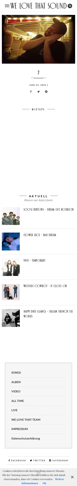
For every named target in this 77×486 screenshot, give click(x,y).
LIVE (14, 410)
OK (44, 483)
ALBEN (16, 382)
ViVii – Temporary (34, 260)
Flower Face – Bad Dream (40, 235)
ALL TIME (17, 400)
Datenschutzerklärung (25, 438)
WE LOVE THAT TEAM (25, 419)
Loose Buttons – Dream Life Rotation (49, 209)
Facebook (18, 460)
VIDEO (15, 391)
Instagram (59, 460)
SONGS (16, 372)
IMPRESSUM (19, 429)
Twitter (38, 460)
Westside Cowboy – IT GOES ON (45, 286)
